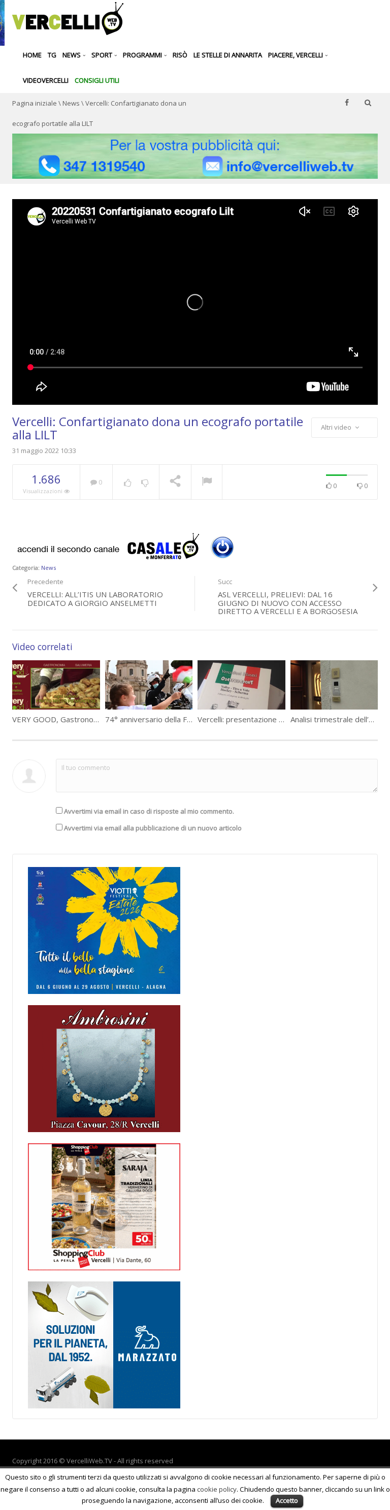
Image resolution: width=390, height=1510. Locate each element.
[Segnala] (207, 482)
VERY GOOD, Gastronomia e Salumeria (80, 719)
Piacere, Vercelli (296, 54)
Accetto (287, 1500)
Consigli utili (97, 80)
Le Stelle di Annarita (227, 54)
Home (32, 54)
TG (52, 54)
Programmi (143, 54)
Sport (102, 54)
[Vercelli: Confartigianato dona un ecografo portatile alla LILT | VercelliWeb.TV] (67, 17)
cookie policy (217, 1489)
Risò (180, 54)
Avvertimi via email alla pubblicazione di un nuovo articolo (153, 827)
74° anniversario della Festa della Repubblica (183, 719)
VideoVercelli (46, 80)
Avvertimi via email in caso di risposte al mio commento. (149, 811)
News (72, 54)
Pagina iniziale (34, 103)
